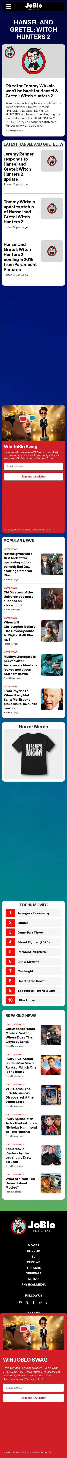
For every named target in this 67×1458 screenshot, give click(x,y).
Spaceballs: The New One (36, 990)
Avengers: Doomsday (34, 913)
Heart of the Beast (31, 981)
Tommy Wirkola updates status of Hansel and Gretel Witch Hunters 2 (19, 211)
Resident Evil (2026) (32, 952)
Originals (33, 1273)
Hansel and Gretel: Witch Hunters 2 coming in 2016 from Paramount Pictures (20, 257)
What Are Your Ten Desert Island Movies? (20, 1183)
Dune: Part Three (30, 932)
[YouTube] (20, 1302)
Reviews (33, 1262)
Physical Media (33, 1284)
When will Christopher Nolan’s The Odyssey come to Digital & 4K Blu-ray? (20, 630)
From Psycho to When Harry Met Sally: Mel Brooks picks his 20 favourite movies (20, 699)
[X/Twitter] (27, 1302)
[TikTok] (46, 1302)
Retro (33, 1279)
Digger (23, 923)
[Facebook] (33, 1302)
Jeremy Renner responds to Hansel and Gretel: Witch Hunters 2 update (19, 167)
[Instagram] (40, 1302)
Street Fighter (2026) (34, 942)
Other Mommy (28, 961)
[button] (8, 6)
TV (33, 1256)
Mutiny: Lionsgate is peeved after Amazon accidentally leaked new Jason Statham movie (20, 665)
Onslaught (25, 971)
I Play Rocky (26, 1000)
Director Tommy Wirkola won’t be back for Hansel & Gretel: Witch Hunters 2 (32, 90)
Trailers (33, 1268)
